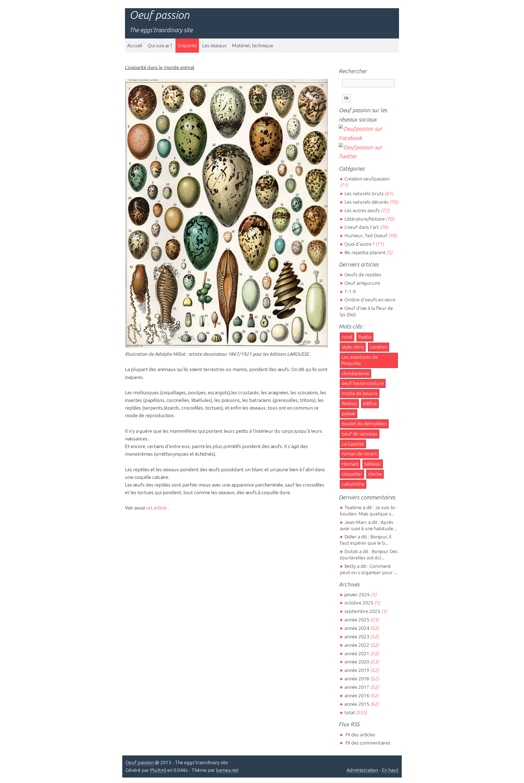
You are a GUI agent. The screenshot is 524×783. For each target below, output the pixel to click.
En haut (390, 770)
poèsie (348, 413)
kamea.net (227, 770)
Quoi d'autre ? (359, 244)
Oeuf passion (159, 15)
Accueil (134, 45)
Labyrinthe (353, 484)
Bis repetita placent (364, 252)
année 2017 (356, 687)
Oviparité (187, 45)
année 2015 (356, 704)
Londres (378, 346)
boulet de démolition (364, 423)
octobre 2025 (358, 602)
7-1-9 (350, 291)
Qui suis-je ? (160, 45)
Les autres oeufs (362, 210)
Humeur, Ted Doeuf (365, 235)
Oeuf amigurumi (362, 283)
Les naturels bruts (363, 193)
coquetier (352, 473)
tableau (372, 463)
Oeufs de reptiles (362, 274)
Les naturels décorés (366, 201)
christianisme (355, 373)
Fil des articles (359, 734)
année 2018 (356, 678)
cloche (375, 473)
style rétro (353, 346)
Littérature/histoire (364, 218)
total (350, 712)
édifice (370, 403)
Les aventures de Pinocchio (359, 360)
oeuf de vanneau (359, 433)
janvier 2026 (357, 594)
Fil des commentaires (367, 742)
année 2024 (356, 628)
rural (347, 336)
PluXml (158, 770)
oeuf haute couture (363, 383)
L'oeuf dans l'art (361, 227)
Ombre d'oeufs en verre (369, 299)
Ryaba (364, 336)
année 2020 (356, 661)
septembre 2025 (362, 611)
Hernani (350, 463)
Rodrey (349, 403)
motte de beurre (359, 393)
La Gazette (353, 443)
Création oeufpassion (366, 178)
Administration (362, 770)
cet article (156, 507)
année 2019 (356, 670)
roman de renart (359, 453)
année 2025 (356, 619)
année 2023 (356, 636)
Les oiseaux (214, 45)
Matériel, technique (252, 45)
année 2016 (356, 695)
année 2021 (356, 653)
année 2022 (356, 645)
